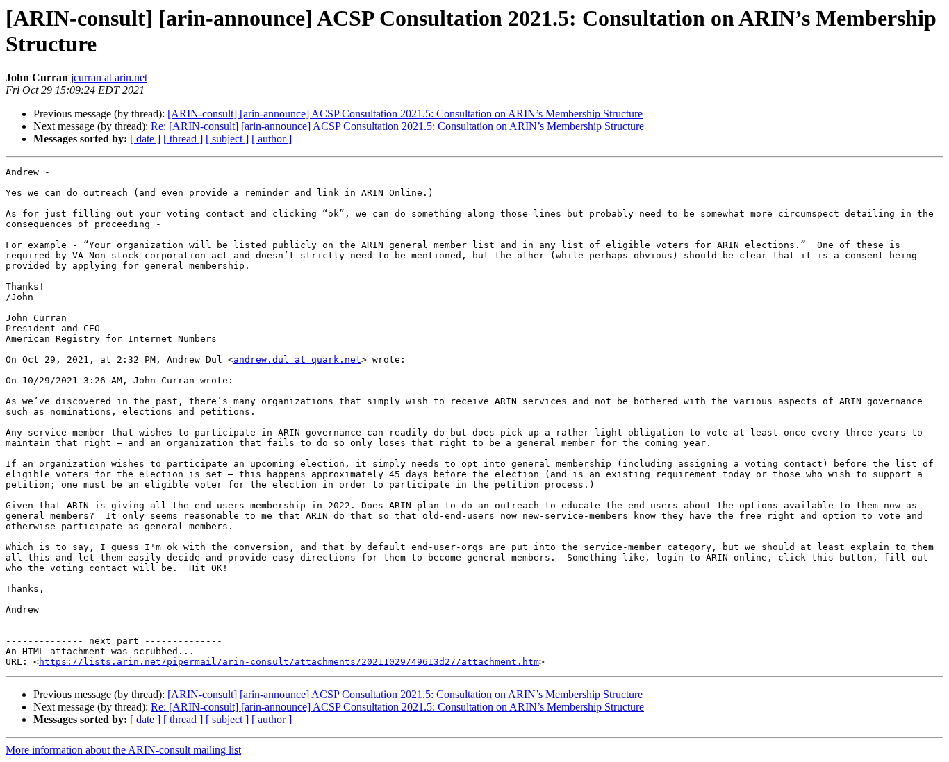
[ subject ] (227, 138)
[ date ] (145, 138)
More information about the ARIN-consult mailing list (123, 750)
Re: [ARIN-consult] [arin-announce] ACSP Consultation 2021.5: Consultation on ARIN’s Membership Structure (397, 126)
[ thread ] (183, 138)
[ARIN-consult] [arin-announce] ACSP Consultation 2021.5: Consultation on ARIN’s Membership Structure (405, 113)
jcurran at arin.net (109, 77)
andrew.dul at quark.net (297, 359)
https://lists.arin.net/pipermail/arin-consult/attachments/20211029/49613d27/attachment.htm (289, 661)
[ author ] (271, 138)
